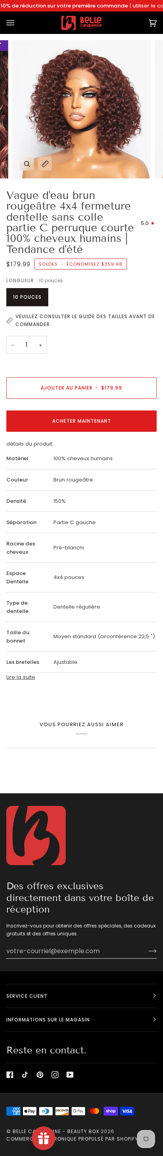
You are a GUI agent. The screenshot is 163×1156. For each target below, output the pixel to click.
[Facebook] (9, 1074)
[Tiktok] (24, 1074)
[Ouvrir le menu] (18, 22)
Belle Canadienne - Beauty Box (56, 1131)
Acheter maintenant (81, 421)
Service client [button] (26, 996)
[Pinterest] (40, 1074)
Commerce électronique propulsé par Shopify (72, 1138)
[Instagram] (55, 1074)
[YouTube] (70, 1074)
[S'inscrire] (146, 950)
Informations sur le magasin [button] (48, 1019)
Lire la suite (20, 677)
